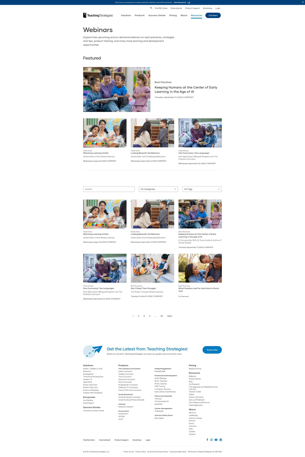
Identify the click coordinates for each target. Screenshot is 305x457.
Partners (192, 421)
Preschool (87, 371)
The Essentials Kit (162, 401)
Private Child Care (90, 387)
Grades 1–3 (87, 379)
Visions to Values (195, 418)
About (183, 15)
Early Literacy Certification (165, 392)
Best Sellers (159, 418)
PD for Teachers (161, 381)
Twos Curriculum (125, 377)
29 (161, 316)
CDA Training (160, 386)
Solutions (126, 15)
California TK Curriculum (128, 387)
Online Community (196, 397)
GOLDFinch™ (123, 414)
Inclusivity (192, 426)
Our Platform (88, 400)
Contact (213, 15)
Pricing (173, 15)
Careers (192, 431)
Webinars (192, 376)
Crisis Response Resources (199, 402)
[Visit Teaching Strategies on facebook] (207, 439)
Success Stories (157, 15)
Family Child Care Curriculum (130, 390)
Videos (191, 394)
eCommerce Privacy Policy (157, 452)
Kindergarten (88, 374)
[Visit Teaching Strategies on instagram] (211, 439)
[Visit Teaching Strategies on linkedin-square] (221, 439)
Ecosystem (89, 397)
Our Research (194, 384)
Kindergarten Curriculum (128, 385)
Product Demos (195, 379)
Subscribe (212, 349)
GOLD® (121, 416)
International (176, 8)
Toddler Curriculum (126, 374)
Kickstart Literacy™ (126, 407)
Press (191, 429)
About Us (192, 413)
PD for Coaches (161, 384)
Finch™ (121, 419)
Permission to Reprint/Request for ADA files (205, 452)
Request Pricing (195, 369)
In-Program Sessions (163, 389)
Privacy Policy (140, 452)
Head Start (87, 382)
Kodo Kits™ (159, 404)
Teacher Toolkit (195, 392)
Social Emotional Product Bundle (131, 400)
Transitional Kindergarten (93, 377)
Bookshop (207, 8)
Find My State (161, 8)
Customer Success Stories (93, 411)
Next (169, 316)
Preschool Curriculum (126, 379)
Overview (158, 399)
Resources (196, 15)
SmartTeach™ (88, 403)
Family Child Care (90, 385)
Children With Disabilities (92, 393)
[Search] (147, 8)
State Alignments (196, 405)
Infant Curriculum (125, 371)
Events (191, 423)
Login (217, 8)
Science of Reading (91, 390)
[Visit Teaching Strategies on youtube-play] (216, 439)
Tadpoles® (159, 411)
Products (140, 15)
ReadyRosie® (160, 371)
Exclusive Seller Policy (178, 452)
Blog (190, 381)
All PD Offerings (161, 378)
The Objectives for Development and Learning (203, 388)
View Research (180, 2)
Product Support (192, 8)
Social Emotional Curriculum (129, 397)
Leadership (193, 415)
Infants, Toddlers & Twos (92, 369)
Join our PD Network (196, 400)
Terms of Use (128, 452)
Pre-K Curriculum (125, 382)
